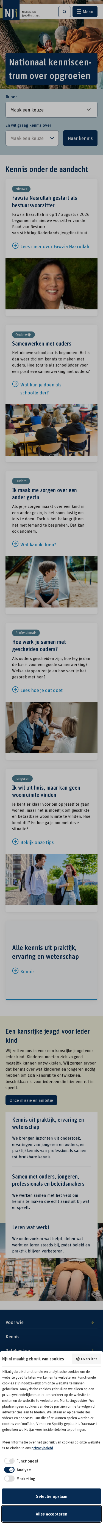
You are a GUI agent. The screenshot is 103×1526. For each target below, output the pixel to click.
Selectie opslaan (51, 1496)
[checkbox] (20, 1461)
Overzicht (89, 1358)
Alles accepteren (51, 1514)
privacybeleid (42, 1447)
